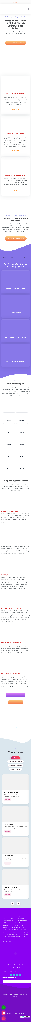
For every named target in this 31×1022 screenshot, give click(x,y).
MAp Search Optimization (11, 544)
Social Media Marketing (15, 288)
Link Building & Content (11, 575)
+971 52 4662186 (15, 965)
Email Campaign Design (11, 673)
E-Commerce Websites (15, 765)
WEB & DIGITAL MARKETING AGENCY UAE (14, 994)
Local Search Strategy (11, 511)
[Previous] (12, 904)
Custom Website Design (11, 643)
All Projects (15, 757)
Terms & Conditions (19, 1013)
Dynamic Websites (15, 769)
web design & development (15, 337)
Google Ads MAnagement (15, 94)
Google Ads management (15, 362)
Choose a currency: (9, 977)
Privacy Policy (10, 1013)
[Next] (18, 904)
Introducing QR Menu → (15, 2)
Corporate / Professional (15, 761)
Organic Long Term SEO (15, 313)
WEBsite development (15, 133)
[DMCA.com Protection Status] (25, 1017)
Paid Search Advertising (11, 608)
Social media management (15, 175)
